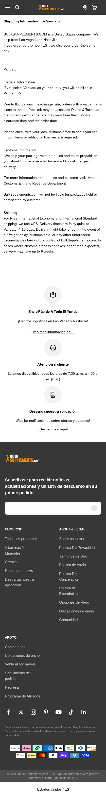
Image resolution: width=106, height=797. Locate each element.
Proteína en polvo (19, 570)
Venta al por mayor (20, 664)
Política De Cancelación (69, 576)
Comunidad (68, 620)
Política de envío (72, 565)
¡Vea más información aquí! (53, 332)
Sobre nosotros (71, 539)
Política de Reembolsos (69, 591)
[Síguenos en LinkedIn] (83, 712)
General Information (19, 82)
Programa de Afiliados (22, 696)
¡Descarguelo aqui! (53, 429)
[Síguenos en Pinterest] (46, 712)
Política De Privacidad (77, 547)
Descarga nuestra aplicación (19, 582)
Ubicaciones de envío (76, 611)
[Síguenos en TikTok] (71, 712)
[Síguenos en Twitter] (21, 712)
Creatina (11, 562)
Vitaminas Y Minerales (14, 550)
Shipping (10, 213)
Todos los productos (21, 539)
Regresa (12, 687)
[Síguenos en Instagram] (33, 712)
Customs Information (20, 150)
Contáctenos (15, 647)
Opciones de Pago (74, 602)
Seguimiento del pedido (18, 676)
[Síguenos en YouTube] (58, 712)
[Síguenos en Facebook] (8, 712)
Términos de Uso (73, 556)
